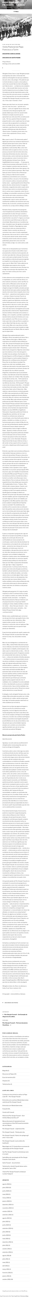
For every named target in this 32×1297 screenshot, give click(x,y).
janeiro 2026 (6, 1201)
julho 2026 (5, 1187)
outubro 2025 (6, 1211)
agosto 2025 (6, 1218)
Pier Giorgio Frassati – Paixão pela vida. (13, 1132)
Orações (4, 1080)
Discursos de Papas (11, 1002)
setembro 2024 (7, 1228)
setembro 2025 (7, 1214)
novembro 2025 (7, 1208)
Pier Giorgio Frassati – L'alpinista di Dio (13, 1128)
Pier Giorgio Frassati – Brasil (13, 3)
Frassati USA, (6, 1109)
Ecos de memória (7, 1077)
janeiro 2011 (5, 1276)
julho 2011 (5, 1259)
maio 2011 (5, 1262)
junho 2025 (5, 1225)
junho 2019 (5, 1235)
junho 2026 (5, 1191)
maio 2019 (5, 1238)
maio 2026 (5, 1194)
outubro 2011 (6, 1249)
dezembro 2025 (7, 1204)
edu (19, 44)
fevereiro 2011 (6, 1272)
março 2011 (5, 1269)
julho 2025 (5, 1221)
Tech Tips (11, 1296)
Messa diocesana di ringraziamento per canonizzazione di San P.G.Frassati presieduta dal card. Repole (15, 1123)
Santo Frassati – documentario (11, 1163)
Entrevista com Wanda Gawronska (12, 1105)
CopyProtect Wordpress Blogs (21, 1296)
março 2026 (6, 1198)
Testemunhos (6, 1084)
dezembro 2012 (6, 1242)
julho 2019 (5, 1232)
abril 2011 (5, 1266)
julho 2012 (5, 1245)
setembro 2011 (6, 1252)
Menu (16, 11)
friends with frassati (8, 1112)
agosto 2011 (5, 1255)
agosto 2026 (6, 1184)
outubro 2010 (6, 1279)
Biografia (5, 1070)
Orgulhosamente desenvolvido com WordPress (14, 1291)
